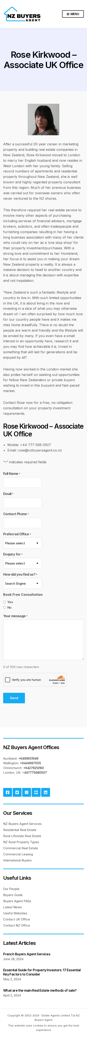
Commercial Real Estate (20, 848)
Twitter (17, 792)
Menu (74, 14)
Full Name (11, 473)
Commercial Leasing (18, 854)
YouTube (36, 792)
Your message (15, 616)
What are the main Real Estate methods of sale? (40, 990)
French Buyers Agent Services (26, 954)
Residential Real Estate (19, 830)
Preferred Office (17, 534)
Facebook (7, 792)
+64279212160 (33, 768)
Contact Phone (16, 514)
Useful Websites (15, 913)
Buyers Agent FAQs (17, 901)
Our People (11, 889)
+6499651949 (28, 758)
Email (8, 494)
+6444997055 (30, 763)
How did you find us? (20, 574)
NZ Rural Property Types (21, 842)
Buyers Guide (13, 895)
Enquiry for (13, 554)
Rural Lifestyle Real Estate (22, 836)
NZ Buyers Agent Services (22, 824)
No (9, 607)
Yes (10, 602)
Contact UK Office (16, 919)
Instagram (26, 792)
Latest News (12, 907)
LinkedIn (45, 792)
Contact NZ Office (16, 925)
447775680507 (35, 772)
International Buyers (17, 860)
